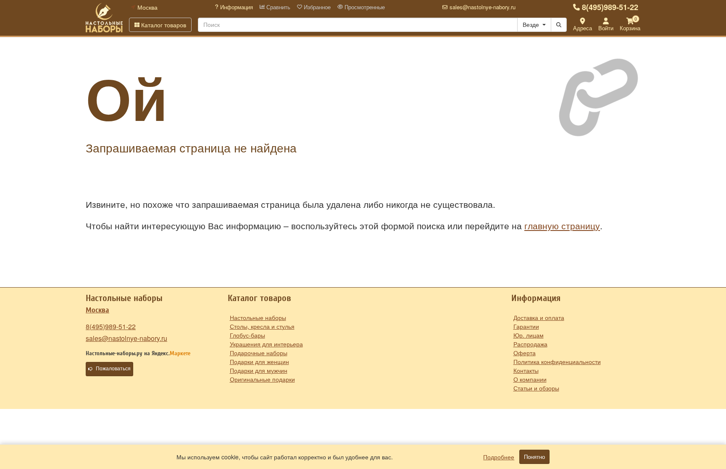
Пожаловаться (113, 369)
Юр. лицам (528, 335)
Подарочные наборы (258, 352)
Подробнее (498, 457)
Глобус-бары (247, 335)
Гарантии (526, 326)
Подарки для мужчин (258, 370)
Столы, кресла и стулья (262, 326)
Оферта (524, 352)
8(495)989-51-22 (610, 7)
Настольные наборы (258, 317)
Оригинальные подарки (262, 379)
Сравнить (277, 7)
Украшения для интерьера (266, 344)
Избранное (316, 7)
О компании (530, 379)
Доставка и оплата (538, 317)
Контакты (526, 370)
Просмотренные (364, 7)
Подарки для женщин (259, 361)
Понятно (534, 457)
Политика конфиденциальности (557, 361)
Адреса (582, 28)
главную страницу (562, 225)
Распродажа (530, 344)
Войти (605, 28)
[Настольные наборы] (104, 17)
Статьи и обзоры (536, 388)
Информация (235, 7)
